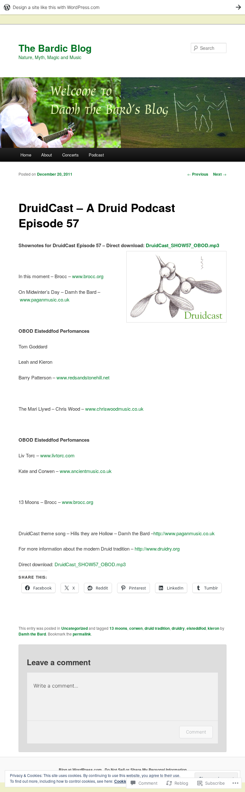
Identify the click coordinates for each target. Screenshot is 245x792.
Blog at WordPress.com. (81, 770)
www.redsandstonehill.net (82, 377)
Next (219, 174)
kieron (213, 628)
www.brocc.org (87, 276)
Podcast (96, 155)
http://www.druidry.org (157, 548)
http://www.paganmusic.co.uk (184, 533)
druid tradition (157, 628)
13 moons (118, 628)
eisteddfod (196, 628)
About (46, 155)
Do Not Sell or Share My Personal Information (146, 770)
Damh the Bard (32, 634)
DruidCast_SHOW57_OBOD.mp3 (182, 245)
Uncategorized (74, 628)
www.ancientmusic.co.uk (86, 471)
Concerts (70, 155)
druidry (178, 628)
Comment (196, 732)
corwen (136, 628)
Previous (197, 174)
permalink (82, 634)
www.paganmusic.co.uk (45, 299)
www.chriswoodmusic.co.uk (114, 408)
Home (25, 155)
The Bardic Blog (55, 48)
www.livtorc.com (57, 455)
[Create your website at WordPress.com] (122, 7)
